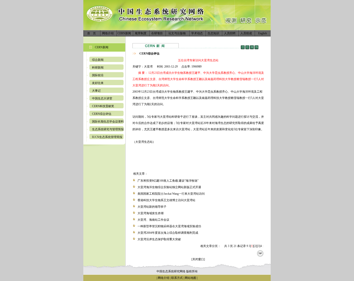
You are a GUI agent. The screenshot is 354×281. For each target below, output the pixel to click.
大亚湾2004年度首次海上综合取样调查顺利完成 (168, 232)
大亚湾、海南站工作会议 (153, 219)
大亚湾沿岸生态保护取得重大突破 (159, 239)
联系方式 (176, 278)
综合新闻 (98, 60)
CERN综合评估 (101, 114)
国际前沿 (98, 75)
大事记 (96, 90)
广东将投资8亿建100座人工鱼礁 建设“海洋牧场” (168, 180)
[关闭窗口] (198, 259)
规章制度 (140, 33)
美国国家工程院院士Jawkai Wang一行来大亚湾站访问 (171, 193)
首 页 (91, 33)
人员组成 (246, 33)
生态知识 (213, 33)
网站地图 (190, 278)
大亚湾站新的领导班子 (152, 206)
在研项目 (157, 33)
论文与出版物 (177, 33)
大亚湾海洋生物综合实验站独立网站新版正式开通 (169, 187)
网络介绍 (108, 33)
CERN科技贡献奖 (103, 106)
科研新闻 (98, 67)
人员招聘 (230, 33)
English (262, 33)
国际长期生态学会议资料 (108, 121)
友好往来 (98, 83)
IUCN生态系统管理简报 (107, 137)
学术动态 (197, 33)
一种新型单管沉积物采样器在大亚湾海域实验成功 (169, 226)
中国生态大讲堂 (102, 98)
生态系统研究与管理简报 (108, 129)
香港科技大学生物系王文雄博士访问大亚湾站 (166, 200)
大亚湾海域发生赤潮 (151, 213)
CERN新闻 (124, 33)
